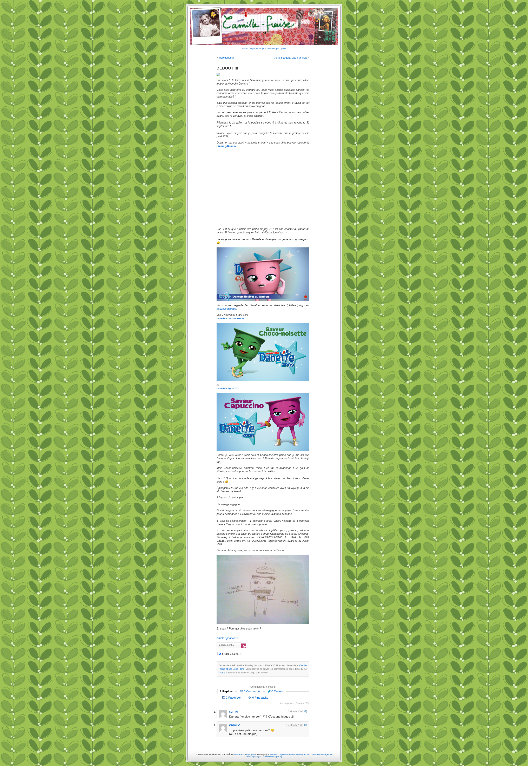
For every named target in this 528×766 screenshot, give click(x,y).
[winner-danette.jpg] (263, 623)
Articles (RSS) (252, 756)
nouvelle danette (226, 308)
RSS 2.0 (223, 672)
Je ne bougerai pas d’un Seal (290, 57)
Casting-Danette (227, 146)
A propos (250, 754)
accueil (245, 48)
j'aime (283, 48)
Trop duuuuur (226, 57)
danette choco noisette (230, 318)
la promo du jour (258, 48)
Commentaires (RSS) (272, 756)
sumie (233, 711)
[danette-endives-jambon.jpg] (263, 300)
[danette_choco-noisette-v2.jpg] (263, 380)
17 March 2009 (294, 725)
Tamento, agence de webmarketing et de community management (301, 754)
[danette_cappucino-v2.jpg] (263, 449)
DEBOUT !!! (227, 68)
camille (234, 725)
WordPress (239, 754)
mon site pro (273, 48)
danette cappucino (227, 388)
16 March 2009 (294, 711)
